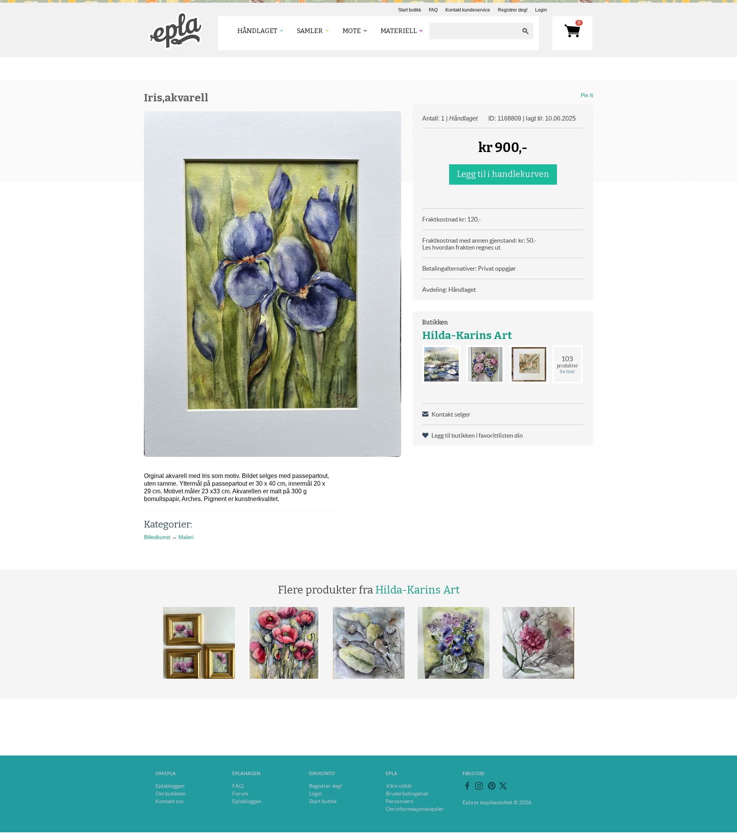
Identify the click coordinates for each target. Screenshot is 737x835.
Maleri (185, 537)
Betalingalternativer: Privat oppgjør (469, 268)
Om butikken (170, 793)
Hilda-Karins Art (467, 335)
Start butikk (409, 10)
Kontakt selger (450, 414)
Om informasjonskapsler (415, 809)
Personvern (399, 801)
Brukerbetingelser (407, 793)
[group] (272, 284)
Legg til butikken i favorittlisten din (477, 435)
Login (541, 10)
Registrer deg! (512, 10)
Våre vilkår (399, 786)
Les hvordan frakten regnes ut (461, 247)
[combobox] (474, 31)
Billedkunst (157, 537)
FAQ (433, 10)
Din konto (322, 773)
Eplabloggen (170, 786)
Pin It (587, 95)
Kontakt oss (169, 801)
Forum (240, 793)
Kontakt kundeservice (467, 10)
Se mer (567, 371)
